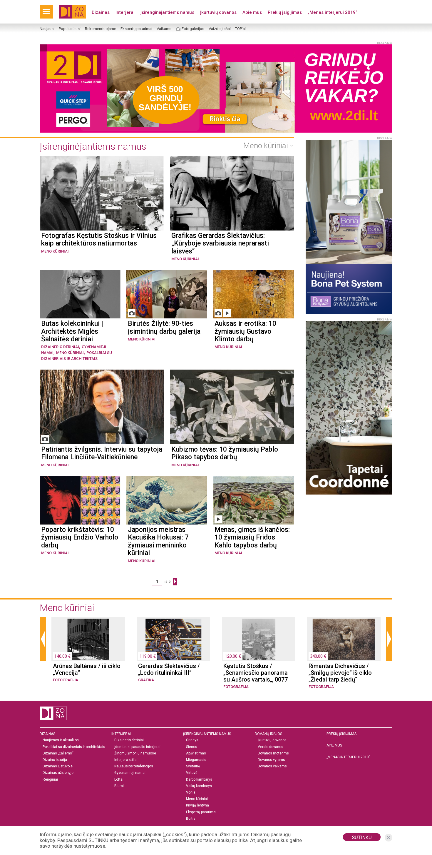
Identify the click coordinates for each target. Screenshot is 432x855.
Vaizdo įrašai (220, 29)
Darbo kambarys (199, 779)
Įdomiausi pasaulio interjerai (137, 747)
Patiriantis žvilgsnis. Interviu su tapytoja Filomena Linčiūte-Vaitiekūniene (101, 453)
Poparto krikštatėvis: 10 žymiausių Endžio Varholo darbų (79, 537)
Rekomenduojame (100, 29)
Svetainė (193, 766)
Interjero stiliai (126, 760)
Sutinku (362, 837)
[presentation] (43, 639)
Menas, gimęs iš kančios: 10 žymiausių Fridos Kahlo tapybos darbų (252, 537)
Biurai (119, 786)
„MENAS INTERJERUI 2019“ (348, 757)
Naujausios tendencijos (133, 766)
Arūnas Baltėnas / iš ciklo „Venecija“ (86, 669)
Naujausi (47, 29)
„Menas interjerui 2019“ (332, 12)
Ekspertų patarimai (136, 29)
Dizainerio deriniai (60, 347)
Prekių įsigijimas (285, 12)
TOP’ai (240, 29)
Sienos (191, 747)
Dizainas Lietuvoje (58, 766)
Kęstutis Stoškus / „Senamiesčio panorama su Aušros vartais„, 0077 (255, 673)
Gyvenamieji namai (129, 773)
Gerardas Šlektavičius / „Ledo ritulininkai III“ (169, 669)
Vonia (190, 792)
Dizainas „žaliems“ (58, 753)
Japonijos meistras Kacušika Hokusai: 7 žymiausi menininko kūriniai (158, 541)
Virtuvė (191, 773)
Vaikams (164, 29)
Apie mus (252, 12)
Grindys (192, 740)
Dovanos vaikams (272, 766)
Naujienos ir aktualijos (61, 740)
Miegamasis (196, 760)
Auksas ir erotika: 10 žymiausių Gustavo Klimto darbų (245, 331)
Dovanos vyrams (271, 760)
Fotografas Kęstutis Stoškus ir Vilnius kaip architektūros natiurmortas (99, 239)
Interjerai (125, 12)
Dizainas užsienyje (58, 773)
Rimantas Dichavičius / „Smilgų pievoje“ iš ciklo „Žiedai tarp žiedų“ (340, 673)
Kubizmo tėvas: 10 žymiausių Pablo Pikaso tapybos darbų (224, 453)
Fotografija (65, 680)
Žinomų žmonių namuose (135, 753)
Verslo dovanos (270, 747)
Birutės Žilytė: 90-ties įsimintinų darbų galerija (164, 327)
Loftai (118, 779)
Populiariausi (70, 29)
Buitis (190, 819)
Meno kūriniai (55, 251)
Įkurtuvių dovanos (218, 12)
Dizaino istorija (55, 760)
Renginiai (50, 779)
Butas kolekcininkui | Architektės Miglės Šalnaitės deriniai (72, 331)
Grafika (146, 680)
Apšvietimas (196, 753)
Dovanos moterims (273, 753)
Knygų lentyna (197, 805)
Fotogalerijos (193, 29)
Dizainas (101, 12)
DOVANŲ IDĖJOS (268, 734)
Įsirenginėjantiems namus (167, 12)
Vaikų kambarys (199, 786)
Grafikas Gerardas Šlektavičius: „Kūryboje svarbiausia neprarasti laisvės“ (220, 243)
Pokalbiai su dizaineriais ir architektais (74, 747)
